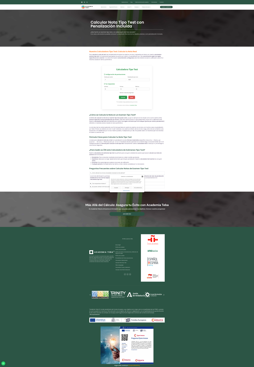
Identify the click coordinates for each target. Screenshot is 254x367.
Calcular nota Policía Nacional (122, 269)
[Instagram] (84, 2)
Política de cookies (126, 190)
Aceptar (116, 187)
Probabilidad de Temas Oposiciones (124, 258)
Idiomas (122, 7)
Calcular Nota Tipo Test (120, 262)
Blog (131, 2)
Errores (121, 86)
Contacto (162, 2)
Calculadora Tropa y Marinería (122, 267)
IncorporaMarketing (134, 365)
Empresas (137, 7)
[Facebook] (82, 2)
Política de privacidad (120, 249)
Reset (131, 97)
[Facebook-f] (125, 274)
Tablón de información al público (142, 2)
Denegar (127, 187)
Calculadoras (154, 2)
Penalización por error (133, 76)
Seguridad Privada (113, 7)
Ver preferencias (138, 187)
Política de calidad (119, 247)
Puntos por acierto (108, 76)
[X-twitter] (87, 2)
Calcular (123, 97)
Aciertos (106, 86)
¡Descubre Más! (127, 214)
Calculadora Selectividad (121, 260)
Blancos (137, 86)
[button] (142, 176)
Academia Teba (133, 105)
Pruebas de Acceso (146, 7)
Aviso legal (118, 245)
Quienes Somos (125, 2)
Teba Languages (119, 265)
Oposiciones (103, 7)
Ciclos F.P (129, 7)
